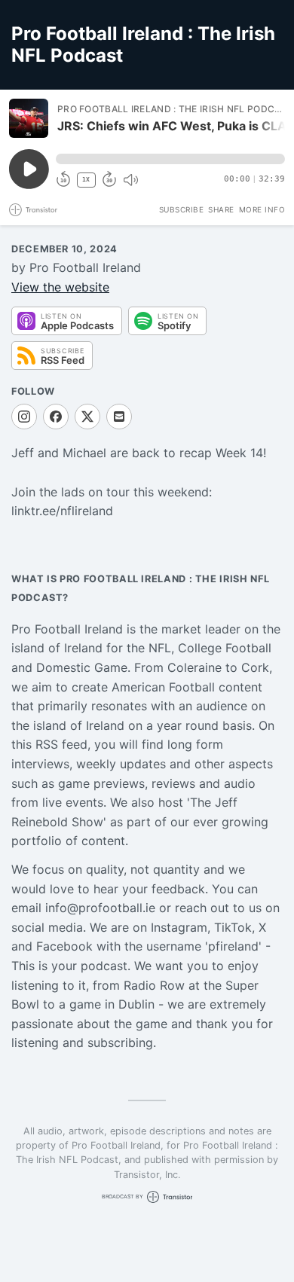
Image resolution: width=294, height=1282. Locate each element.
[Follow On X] (87, 416)
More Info (262, 209)
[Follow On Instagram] (24, 416)
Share (221, 209)
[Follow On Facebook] (56, 416)
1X (86, 179)
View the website (60, 287)
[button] (170, 159)
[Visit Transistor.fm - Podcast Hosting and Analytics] (33, 209)
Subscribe (181, 209)
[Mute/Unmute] (130, 180)
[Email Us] (119, 416)
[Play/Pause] (28, 118)
